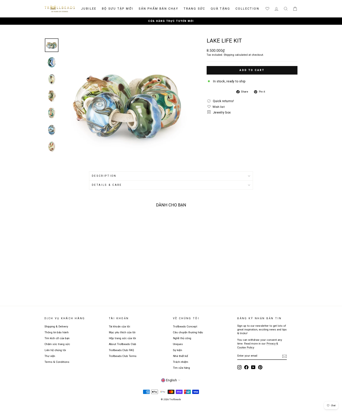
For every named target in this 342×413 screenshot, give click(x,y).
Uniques (178, 344)
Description (104, 175)
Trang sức (194, 8)
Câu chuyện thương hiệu (188, 332)
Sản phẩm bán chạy (158, 8)
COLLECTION (247, 8)
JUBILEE (89, 8)
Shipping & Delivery (56, 326)
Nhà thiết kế (180, 356)
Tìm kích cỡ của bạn (57, 338)
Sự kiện (177, 350)
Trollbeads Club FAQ (121, 350)
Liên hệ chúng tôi (55, 350)
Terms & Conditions (57, 362)
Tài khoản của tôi (119, 326)
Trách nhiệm (180, 362)
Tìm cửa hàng (181, 367)
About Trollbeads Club (122, 344)
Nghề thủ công (182, 338)
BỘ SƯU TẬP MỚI (117, 8)
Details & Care (107, 184)
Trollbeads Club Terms (123, 356)
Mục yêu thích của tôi (122, 332)
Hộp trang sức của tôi (122, 338)
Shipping (229, 54)
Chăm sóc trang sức (57, 344)
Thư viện (50, 356)
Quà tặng (220, 8)
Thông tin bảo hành (57, 332)
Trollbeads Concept (185, 326)
